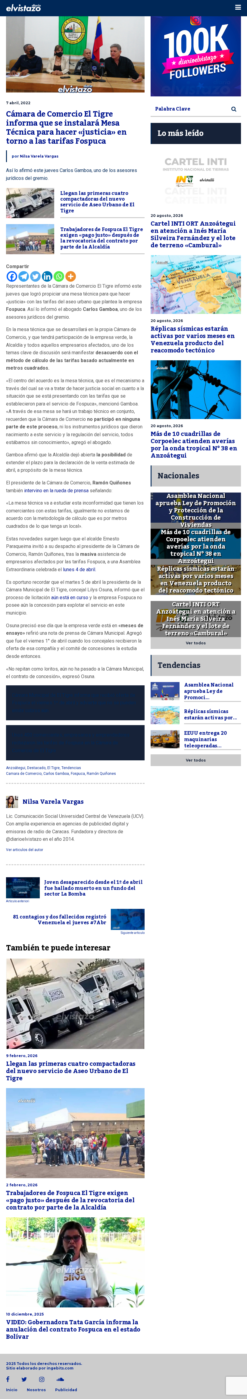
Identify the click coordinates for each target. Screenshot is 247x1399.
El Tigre (53, 768)
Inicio (11, 1389)
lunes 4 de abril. (79, 569)
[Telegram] (23, 276)
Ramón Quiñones (101, 773)
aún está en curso (69, 597)
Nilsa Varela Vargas (39, 156)
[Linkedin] (47, 276)
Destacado (36, 768)
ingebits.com (60, 1368)
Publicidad (66, 1389)
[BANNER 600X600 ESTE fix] (196, 51)
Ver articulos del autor (24, 850)
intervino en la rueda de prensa (57, 490)
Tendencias (71, 768)
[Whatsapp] (59, 276)
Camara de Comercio (24, 773)
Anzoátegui (15, 768)
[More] (70, 276)
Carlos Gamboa (56, 773)
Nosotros (36, 1389)
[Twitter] (35, 276)
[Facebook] (12, 276)
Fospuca (78, 773)
